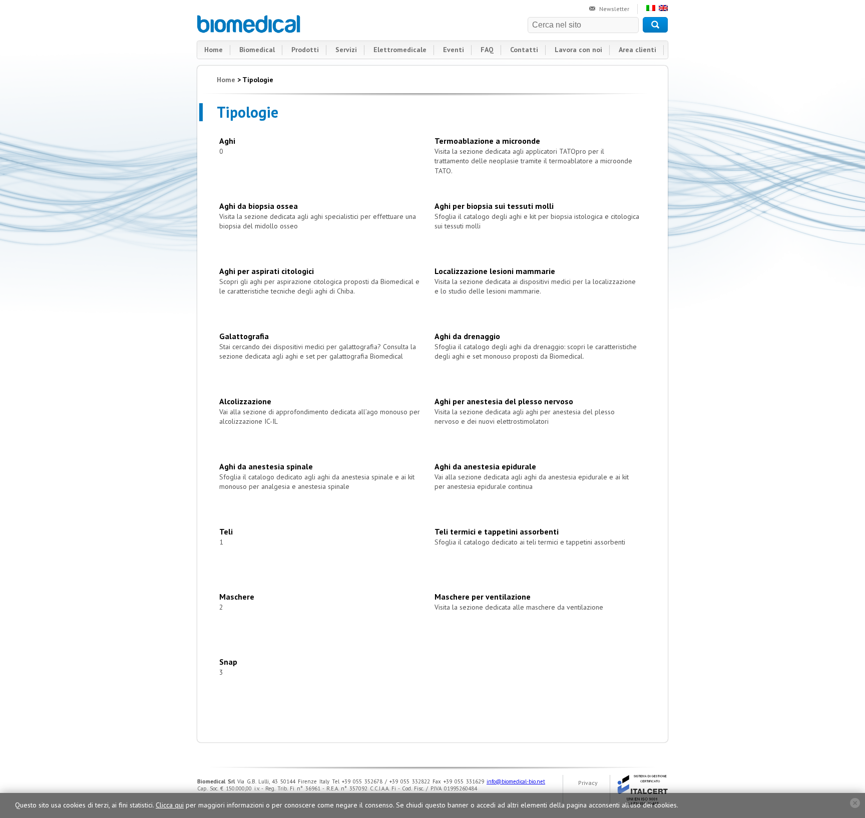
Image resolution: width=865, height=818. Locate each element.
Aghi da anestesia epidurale (485, 466)
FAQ (487, 49)
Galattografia (244, 336)
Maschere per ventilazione (483, 597)
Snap (228, 662)
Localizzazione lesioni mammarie (495, 271)
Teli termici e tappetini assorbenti (497, 531)
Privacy (588, 782)
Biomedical (249, 24)
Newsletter (614, 9)
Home (213, 49)
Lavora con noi (578, 49)
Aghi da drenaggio (467, 336)
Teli (226, 531)
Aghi (227, 141)
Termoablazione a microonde (487, 141)
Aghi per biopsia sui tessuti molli (494, 206)
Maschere (236, 597)
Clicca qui (170, 804)
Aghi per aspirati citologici (266, 271)
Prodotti (305, 49)
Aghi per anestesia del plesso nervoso (504, 401)
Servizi (346, 49)
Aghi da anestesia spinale (266, 466)
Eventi (453, 49)
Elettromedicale (399, 49)
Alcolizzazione (245, 401)
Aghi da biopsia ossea (258, 206)
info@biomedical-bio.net (516, 781)
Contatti (524, 49)
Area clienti (637, 49)
